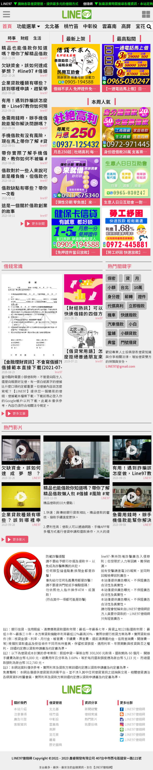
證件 (142, 296)
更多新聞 (38, 223)
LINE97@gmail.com (120, 366)
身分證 (114, 296)
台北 (125, 287)
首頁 (7, 25)
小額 (112, 287)
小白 (133, 324)
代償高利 (116, 305)
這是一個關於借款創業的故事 (24, 207)
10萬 (138, 287)
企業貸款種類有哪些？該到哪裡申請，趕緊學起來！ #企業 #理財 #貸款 (24, 85)
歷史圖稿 (55, 744)
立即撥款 (137, 305)
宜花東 (143, 25)
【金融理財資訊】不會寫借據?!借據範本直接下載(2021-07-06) (32, 364)
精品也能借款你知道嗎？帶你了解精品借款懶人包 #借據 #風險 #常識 (24, 50)
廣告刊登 (20, 719)
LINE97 (36, 478)
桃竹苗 (71, 25)
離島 (52, 739)
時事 (12, 38)
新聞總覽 (91, 709)
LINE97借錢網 (135, 709)
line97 (43, 58)
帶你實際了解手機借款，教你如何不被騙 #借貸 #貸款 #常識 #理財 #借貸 (24, 155)
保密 (112, 278)
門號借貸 (129, 342)
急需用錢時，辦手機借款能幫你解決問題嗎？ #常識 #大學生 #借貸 (24, 120)
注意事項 (20, 714)
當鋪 (112, 333)
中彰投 (90, 25)
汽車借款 (116, 324)
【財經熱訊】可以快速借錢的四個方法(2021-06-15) (83, 310)
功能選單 (26, 25)
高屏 (126, 25)
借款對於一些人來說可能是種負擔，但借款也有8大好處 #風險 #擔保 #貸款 (24, 172)
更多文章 (19, 413)
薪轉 (129, 296)
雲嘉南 (109, 25)
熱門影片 (91, 719)
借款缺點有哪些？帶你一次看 (24, 190)
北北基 (52, 25)
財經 (24, 38)
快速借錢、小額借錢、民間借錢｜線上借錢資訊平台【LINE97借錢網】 (76, 14)
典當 (112, 342)
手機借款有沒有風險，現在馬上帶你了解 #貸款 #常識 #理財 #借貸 (24, 137)
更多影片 (19, 539)
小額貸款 (129, 333)
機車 (112, 315)
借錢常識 (91, 714)
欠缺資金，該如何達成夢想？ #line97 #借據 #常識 (24, 67)
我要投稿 (91, 724)
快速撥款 (129, 315)
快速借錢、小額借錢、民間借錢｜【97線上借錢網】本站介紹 (76, 689)
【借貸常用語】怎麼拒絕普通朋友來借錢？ (83, 353)
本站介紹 (20, 709)
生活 (37, 38)
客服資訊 (20, 724)
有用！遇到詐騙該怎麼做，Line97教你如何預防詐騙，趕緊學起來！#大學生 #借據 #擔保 (24, 102)
